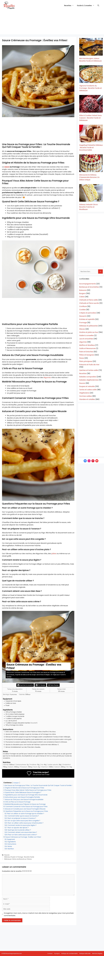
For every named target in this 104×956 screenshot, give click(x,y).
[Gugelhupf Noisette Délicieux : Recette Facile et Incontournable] (91, 133)
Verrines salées (85, 396)
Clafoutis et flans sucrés (89, 303)
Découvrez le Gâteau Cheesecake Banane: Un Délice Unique (89, 177)
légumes (47, 377)
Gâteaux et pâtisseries (88, 326)
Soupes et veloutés (87, 386)
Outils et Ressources (87, 348)
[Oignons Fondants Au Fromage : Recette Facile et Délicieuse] (91, 74)
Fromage (83, 322)
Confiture (83, 306)
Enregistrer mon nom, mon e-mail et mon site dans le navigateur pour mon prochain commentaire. (39, 914)
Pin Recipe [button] (41, 685)
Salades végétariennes (88, 380)
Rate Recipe (54, 685)
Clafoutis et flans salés (88, 300)
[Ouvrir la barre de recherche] (98, 5)
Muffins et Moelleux (87, 345)
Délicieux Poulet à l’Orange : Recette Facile (19, 857)
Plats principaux (85, 361)
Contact (50, 953)
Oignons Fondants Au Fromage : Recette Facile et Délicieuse (90, 88)
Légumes (83, 342)
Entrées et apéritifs (87, 319)
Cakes (81, 297)
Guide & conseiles (84, 5)
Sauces (6, 855)
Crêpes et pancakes (87, 313)
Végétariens (84, 393)
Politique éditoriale (85, 953)
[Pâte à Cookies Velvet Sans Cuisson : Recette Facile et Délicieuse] (91, 104)
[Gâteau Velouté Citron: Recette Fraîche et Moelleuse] (91, 193)
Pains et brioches (86, 351)
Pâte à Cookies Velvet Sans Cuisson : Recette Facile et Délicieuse (90, 117)
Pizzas (81, 358)
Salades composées (87, 377)
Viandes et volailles (87, 399)
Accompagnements (87, 284)
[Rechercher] (100, 271)
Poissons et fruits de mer (89, 364)
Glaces (82, 329)
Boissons (82, 290)
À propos (57, 953)
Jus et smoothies (86, 339)
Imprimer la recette (26, 685)
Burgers (82, 293)
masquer (16, 783)
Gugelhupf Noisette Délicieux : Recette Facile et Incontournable (91, 147)
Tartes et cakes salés (88, 389)
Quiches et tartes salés (88, 370)
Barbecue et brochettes (89, 287)
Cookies (82, 309)
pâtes (53, 553)
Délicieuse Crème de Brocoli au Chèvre (18, 859)
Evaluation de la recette (12, 871)
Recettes (67, 5)
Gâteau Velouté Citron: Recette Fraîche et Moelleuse (88, 206)
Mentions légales (97, 953)
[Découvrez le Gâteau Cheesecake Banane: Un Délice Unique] (91, 163)
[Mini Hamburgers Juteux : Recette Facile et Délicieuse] (91, 47)
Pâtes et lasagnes (86, 355)
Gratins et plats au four (88, 332)
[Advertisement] (52, 23)
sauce (6, 167)
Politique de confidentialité (69, 953)
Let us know (37, 774)
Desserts (83, 316)
